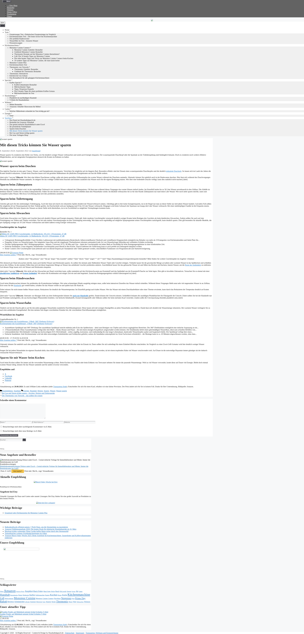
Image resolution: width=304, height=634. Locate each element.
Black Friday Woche (49, 591)
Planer (9, 16)
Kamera (47, 595)
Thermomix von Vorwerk (19, 67)
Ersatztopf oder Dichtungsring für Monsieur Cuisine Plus (26, 513)
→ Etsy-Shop (12, 6)
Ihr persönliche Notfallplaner (20, 127)
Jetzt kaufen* (17, 471)
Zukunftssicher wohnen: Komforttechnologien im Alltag (26, 533)
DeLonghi (63, 591)
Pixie (73, 598)
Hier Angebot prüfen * (8, 255)
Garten (7, 109)
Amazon (10, 591)
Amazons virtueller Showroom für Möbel (25, 107)
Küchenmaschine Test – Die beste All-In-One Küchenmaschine (33, 37)
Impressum (80, 633)
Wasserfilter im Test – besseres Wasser (24, 41)
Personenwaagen (16, 43)
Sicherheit (33, 602)
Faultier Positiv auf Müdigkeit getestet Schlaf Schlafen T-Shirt (23, 614)
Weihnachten (80, 602)
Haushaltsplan (14, 595)
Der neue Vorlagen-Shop (19, 135)
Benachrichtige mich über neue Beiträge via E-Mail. (22, 431)
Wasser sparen (61, 391)
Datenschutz (69, 633)
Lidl (2, 598)
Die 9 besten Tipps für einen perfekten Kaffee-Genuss (34, 91)
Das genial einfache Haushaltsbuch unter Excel (27, 124)
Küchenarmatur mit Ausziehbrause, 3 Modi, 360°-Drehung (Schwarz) (26, 324)
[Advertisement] (21, 444)
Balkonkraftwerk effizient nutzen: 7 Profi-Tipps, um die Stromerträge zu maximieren (36, 527)
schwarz (27, 602)
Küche (64, 595)
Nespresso (66, 598)
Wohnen (10, 10)
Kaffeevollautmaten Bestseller (25, 85)
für (77, 591)
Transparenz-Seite (60, 387)
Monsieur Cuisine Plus (18, 63)
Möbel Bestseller (16, 104)
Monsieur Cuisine (24, 598)
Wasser (52, 391)
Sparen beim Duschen (18, 129)
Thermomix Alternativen (19, 74)
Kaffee (32, 595)
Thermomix (62, 601)
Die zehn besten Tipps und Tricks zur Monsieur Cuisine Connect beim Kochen (43, 58)
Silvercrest (39, 602)
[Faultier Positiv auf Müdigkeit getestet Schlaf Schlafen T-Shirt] (24, 612)
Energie (8, 114)
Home (7, 30)
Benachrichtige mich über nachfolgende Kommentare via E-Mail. (27, 427)
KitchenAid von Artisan (18, 76)
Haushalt (33, 391)
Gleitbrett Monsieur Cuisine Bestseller (28, 52)
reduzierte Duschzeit (173, 171)
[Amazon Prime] (16, 253)
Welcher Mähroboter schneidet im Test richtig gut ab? (30, 111)
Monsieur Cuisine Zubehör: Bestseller (28, 50)
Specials (8, 80)
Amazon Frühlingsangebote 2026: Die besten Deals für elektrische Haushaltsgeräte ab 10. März (40, 529)
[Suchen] (24, 439)
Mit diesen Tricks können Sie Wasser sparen (26, 131)
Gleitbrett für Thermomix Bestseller (27, 71)
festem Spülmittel (30, 273)
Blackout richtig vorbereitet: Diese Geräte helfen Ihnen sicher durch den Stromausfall (36, 531)
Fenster (74, 591)
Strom (54, 602)
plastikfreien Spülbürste (9, 273)
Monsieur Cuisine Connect (20, 48)
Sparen (46, 391)
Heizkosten (26, 595)
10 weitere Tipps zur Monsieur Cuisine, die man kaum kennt (36, 61)
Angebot (29, 591)
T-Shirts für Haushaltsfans (19, 100)
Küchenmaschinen (12, 45)
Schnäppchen (19, 601)
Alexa (1, 591)
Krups (60, 595)
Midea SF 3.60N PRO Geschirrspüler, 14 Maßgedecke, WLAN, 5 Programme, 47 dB (32, 236)
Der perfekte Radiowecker (19, 39)
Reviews (10, 601)
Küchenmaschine (79, 594)
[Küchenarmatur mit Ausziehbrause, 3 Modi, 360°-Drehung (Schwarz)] (27, 321)
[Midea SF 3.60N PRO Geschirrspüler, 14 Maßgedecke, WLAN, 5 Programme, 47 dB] (33, 234)
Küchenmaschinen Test (18, 65)
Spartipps (8, 118)
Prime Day (80, 598)
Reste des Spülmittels (193, 265)
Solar (11, 116)
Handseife (17, 285)
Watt (74, 602)
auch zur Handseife (80, 296)
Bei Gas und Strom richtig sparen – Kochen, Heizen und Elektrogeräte (28, 393)
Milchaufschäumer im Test (24, 93)
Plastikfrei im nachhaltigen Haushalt (23, 98)
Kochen (53, 594)
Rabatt (3, 601)
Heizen (40, 391)
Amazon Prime (20, 591)
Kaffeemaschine (40, 595)
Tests (7, 32)
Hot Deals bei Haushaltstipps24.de (22, 120)
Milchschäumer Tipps (22, 87)
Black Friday (38, 591)
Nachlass (57, 598)
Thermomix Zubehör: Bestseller (26, 69)
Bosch (57, 591)
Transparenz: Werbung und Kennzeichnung (102, 633)
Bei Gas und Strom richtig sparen (22, 133)
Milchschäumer (9, 598)
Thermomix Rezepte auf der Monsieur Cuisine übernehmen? (37, 54)
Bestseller (10, 8)
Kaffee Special (15, 83)
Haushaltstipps (10, 96)
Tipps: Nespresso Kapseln (24, 89)
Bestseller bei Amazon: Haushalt (22, 122)
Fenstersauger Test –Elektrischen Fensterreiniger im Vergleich (33, 34)
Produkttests (11, 14)
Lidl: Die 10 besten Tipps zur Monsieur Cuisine (32, 56)
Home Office (12, 12)
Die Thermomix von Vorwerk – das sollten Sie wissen (22, 396)
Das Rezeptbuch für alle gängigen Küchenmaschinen (29, 78)
